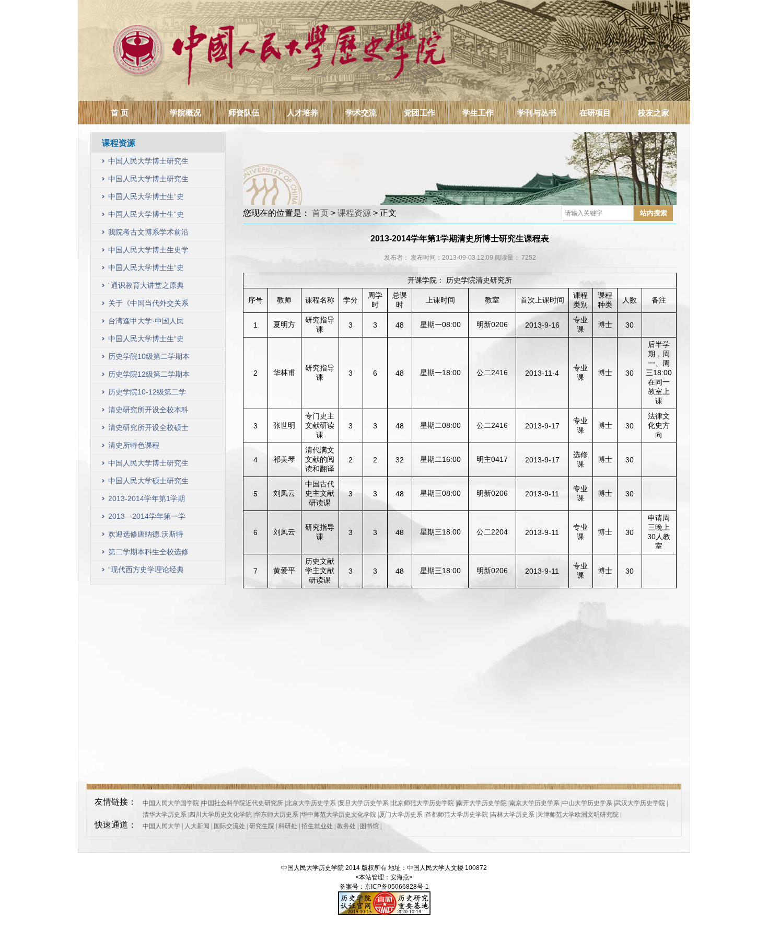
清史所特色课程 (133, 445)
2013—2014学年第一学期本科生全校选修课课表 (148, 518)
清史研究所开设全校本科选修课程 (148, 412)
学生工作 (478, 112)
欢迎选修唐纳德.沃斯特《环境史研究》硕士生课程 (148, 536)
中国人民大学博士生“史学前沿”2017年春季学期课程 (147, 216)
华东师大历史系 (276, 814)
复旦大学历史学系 (364, 803)
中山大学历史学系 (587, 803)
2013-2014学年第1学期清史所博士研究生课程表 (148, 500)
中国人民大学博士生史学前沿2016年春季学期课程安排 (149, 252)
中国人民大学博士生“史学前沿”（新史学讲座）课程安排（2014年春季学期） (149, 340)
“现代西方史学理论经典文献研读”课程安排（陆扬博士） (146, 571)
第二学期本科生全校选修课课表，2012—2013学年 (148, 554)
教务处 (346, 826)
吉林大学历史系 (512, 814)
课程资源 (354, 212)
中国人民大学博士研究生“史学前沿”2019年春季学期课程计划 (148, 181)
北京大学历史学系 (311, 803)
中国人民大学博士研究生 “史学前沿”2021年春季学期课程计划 (148, 163)
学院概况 (185, 112)
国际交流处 (229, 826)
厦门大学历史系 (401, 814)
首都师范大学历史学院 (456, 814)
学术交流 (361, 112)
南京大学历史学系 (534, 803)
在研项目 (595, 112)
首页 (320, 212)
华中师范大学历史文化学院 (338, 814)
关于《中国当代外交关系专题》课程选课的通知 (148, 305)
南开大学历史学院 (482, 803)
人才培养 (302, 112)
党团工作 (419, 112)
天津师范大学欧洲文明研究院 (578, 814)
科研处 (287, 826)
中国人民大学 (161, 826)
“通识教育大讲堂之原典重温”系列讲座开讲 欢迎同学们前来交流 (147, 287)
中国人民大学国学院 (171, 803)
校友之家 (653, 112)
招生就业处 (317, 826)
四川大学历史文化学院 (220, 814)
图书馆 (369, 826)
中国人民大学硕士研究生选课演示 (148, 483)
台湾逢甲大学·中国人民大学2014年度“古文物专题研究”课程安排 (147, 323)
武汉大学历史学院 (640, 803)
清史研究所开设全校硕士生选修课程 (148, 429)
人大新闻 (197, 826)
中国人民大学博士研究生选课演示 (148, 465)
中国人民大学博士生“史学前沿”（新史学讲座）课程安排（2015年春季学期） (149, 269)
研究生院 (261, 826)
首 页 (120, 112)
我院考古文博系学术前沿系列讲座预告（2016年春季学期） (149, 234)
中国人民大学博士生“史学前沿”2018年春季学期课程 (147, 198)
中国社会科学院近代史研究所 (242, 803)
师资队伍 (244, 112)
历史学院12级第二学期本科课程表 (149, 376)
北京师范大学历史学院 (422, 803)
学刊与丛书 (536, 112)
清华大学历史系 (165, 814)
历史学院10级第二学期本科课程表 (149, 358)
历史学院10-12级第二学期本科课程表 (147, 394)
